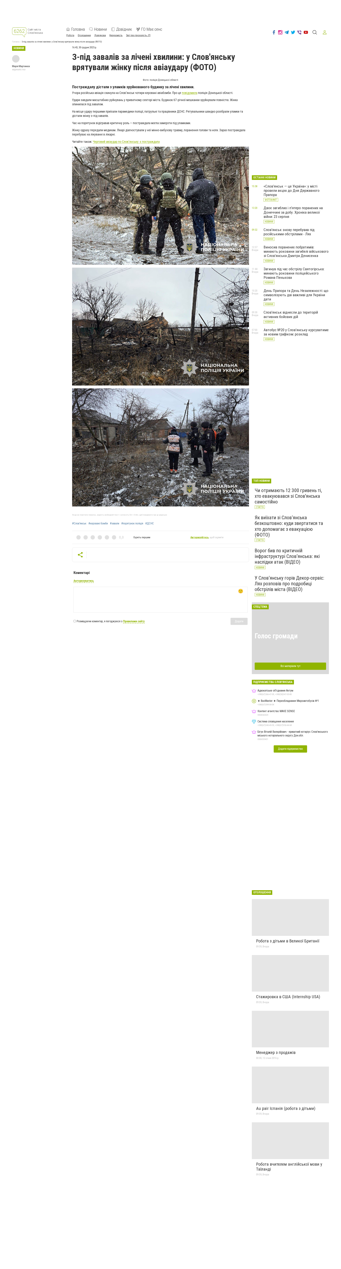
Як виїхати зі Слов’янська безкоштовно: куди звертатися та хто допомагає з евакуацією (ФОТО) (289, 526)
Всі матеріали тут (290, 666)
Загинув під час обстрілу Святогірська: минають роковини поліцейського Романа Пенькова (294, 273)
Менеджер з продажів (276, 1052)
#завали (114, 523)
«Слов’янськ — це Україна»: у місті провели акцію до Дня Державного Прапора (292, 190)
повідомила (189, 93)
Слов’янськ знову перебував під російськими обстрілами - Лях (289, 232)
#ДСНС (149, 523)
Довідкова (100, 35)
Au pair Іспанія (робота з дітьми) (285, 1108)
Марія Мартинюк (21, 66)
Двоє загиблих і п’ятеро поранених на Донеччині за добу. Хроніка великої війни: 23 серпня (293, 212)
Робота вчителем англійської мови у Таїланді (289, 1167)
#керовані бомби (98, 523)
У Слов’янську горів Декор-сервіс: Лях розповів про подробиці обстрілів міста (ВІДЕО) (289, 583)
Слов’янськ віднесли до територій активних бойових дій (291, 314)
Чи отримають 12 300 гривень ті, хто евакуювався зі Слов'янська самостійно (288, 496)
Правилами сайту (134, 621)
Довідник (124, 29)
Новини (100, 29)
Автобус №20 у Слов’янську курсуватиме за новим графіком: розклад (296, 332)
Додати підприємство (290, 748)
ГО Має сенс (151, 29)
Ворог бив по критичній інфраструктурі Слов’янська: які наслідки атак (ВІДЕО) (287, 556)
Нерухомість (116, 35)
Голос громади (276, 636)
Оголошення (84, 35)
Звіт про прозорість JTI (138, 35)
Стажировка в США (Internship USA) (288, 996)
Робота (70, 35)
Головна (78, 29)
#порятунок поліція (132, 523)
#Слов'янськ (79, 523)
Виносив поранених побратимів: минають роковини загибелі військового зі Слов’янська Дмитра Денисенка (296, 251)
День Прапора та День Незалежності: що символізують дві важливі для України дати (296, 295)
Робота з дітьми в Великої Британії (287, 941)
